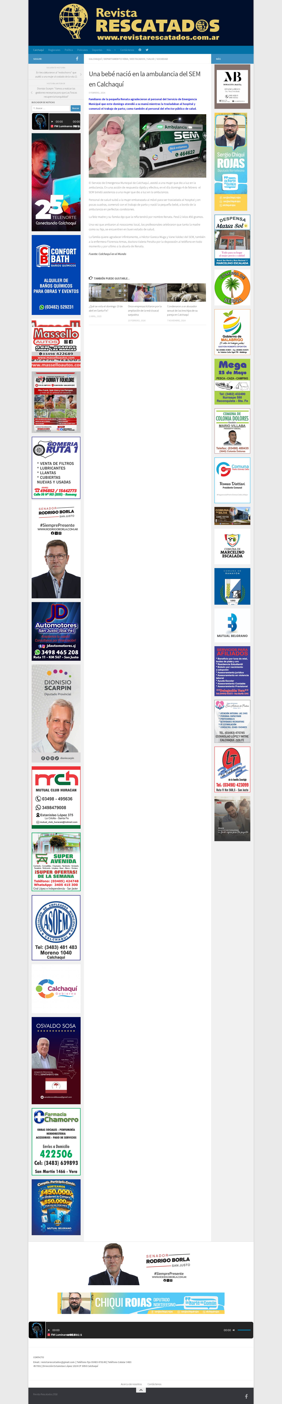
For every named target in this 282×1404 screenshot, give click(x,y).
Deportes (97, 49)
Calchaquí (38, 49)
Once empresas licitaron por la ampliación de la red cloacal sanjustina (145, 310)
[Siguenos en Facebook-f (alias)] (77, 59)
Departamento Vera (116, 58)
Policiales (82, 49)
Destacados (137, 58)
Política (69, 49)
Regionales (54, 49)
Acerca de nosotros (131, 1384)
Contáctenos (127, 49)
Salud (151, 58)
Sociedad (162, 58)
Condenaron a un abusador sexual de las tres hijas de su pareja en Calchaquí (182, 310)
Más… (110, 49)
